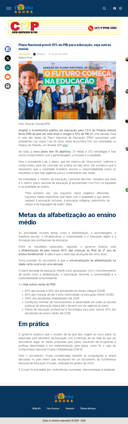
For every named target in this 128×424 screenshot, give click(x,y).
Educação (24, 54)
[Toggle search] (104, 8)
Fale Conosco (53, 408)
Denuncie (70, 408)
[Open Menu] (8, 8)
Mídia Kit (36, 408)
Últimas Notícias (88, 408)
